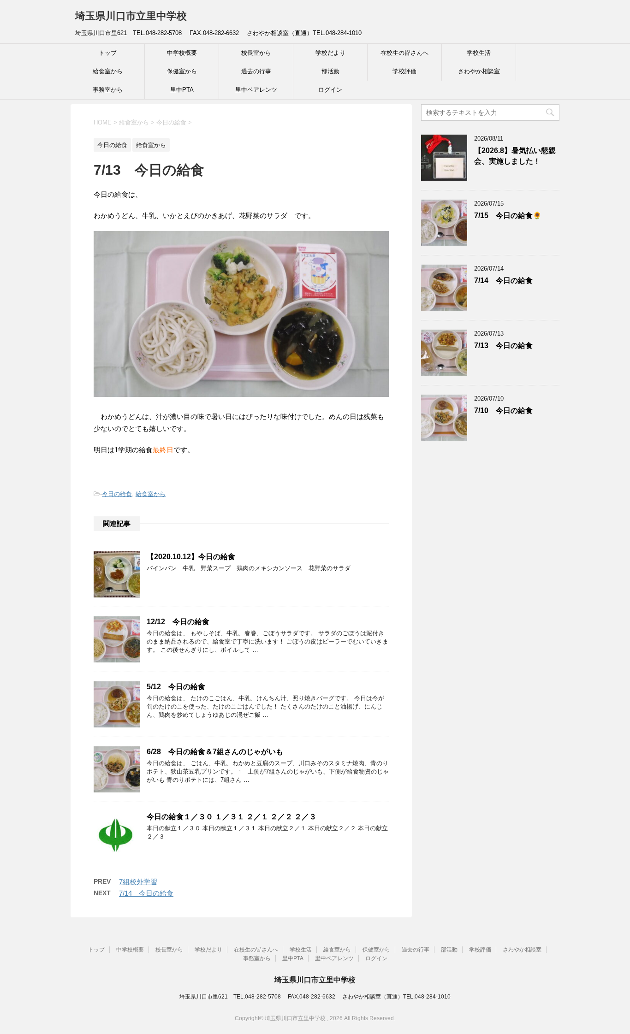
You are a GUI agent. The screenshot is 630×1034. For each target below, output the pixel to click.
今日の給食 (117, 493)
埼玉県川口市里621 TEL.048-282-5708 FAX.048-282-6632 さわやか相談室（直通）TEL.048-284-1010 (315, 996)
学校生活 (479, 52)
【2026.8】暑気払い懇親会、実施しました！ (515, 156)
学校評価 (404, 71)
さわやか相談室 (479, 71)
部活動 (330, 71)
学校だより (330, 52)
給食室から (108, 71)
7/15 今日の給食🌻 (507, 215)
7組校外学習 (138, 882)
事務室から (108, 89)
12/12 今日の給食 (178, 622)
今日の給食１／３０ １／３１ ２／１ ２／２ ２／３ (231, 817)
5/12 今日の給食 (176, 687)
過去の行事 (256, 71)
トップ (108, 52)
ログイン (330, 89)
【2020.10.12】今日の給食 (191, 557)
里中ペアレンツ (256, 89)
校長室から (256, 52)
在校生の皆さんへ (404, 52)
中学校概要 (182, 52)
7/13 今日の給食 (503, 345)
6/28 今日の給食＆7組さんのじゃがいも (215, 752)
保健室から (182, 71)
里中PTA (182, 89)
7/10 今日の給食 (503, 410)
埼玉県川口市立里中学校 (131, 16)
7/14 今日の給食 (146, 893)
